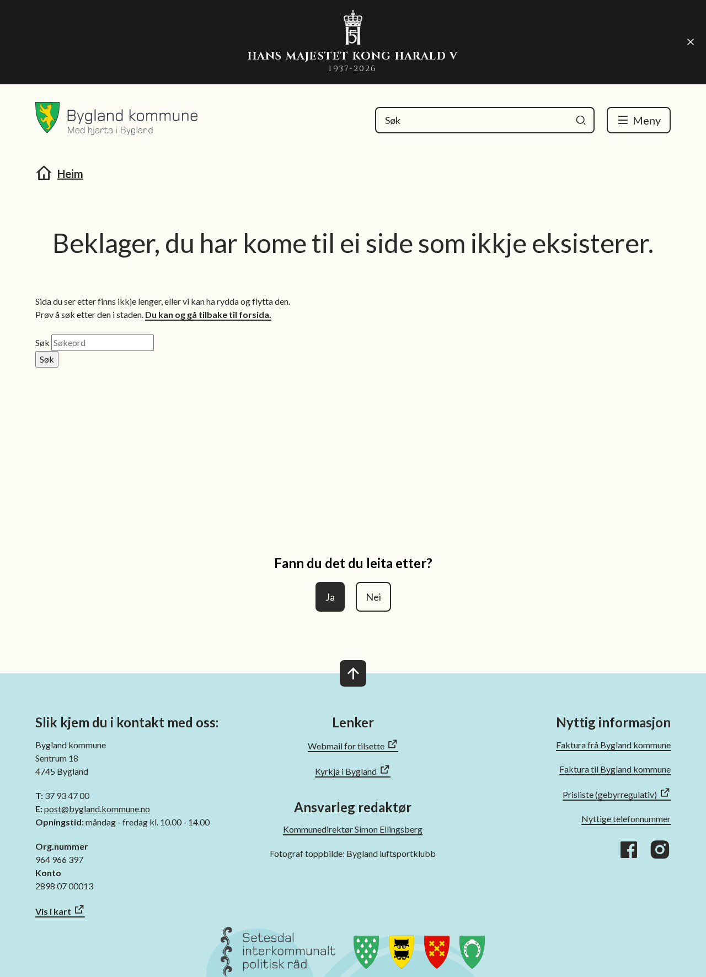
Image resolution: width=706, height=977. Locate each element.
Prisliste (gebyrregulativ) (610, 794)
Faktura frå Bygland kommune (613, 745)
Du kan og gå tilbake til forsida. (208, 314)
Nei (373, 597)
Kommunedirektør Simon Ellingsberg (352, 829)
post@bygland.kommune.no (97, 808)
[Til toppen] (353, 673)
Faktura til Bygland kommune (615, 769)
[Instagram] (660, 850)
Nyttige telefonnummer (626, 818)
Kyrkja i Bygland (346, 771)
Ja (330, 597)
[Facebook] (629, 850)
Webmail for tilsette (346, 746)
